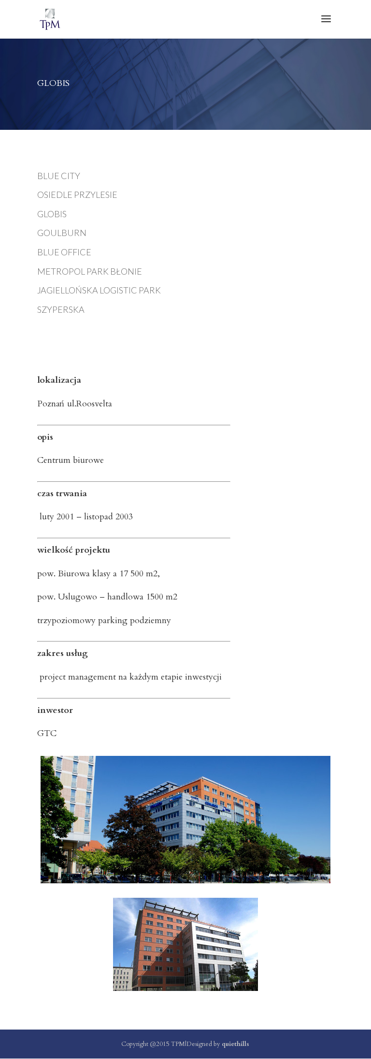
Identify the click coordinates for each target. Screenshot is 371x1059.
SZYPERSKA (61, 309)
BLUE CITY (58, 175)
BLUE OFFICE (64, 252)
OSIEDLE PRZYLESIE (77, 194)
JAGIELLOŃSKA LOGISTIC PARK (99, 290)
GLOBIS (52, 214)
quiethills (235, 1044)
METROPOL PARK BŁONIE (89, 271)
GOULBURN (61, 232)
